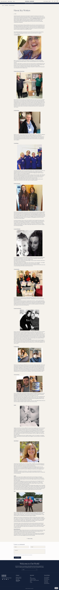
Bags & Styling (10, 1)
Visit (30, 577)
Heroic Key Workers (12, 5)
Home (3, 5)
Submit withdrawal (46, 583)
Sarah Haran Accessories (30, 588)
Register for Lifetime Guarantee (34, 580)
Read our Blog (18, 580)
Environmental (46, 582)
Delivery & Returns (32, 578)
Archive (31, 582)
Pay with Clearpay (46, 579)
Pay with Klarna (46, 578)
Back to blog (30, 538)
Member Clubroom (18, 577)
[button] (53, 1)
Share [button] (15, 13)
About (14, 1)
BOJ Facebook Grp (18, 578)
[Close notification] (57, 3)
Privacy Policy (46, 580)
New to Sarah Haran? (4, 1)
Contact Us (17, 581)
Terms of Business (46, 577)
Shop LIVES (17, 579)
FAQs (31, 581)
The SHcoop (6, 5)
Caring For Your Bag (33, 579)
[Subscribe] (36, 570)
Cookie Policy (46, 581)
